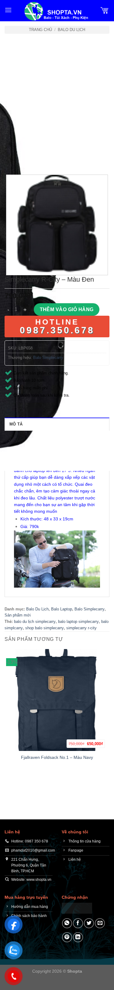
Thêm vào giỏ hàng (67, 309)
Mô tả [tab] (15, 424)
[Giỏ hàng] (104, 10)
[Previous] (10, 158)
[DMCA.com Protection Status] (77, 908)
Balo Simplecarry (48, 357)
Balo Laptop (61, 609)
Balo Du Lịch (71, 29)
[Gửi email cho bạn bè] (100, 923)
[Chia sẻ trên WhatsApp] (67, 923)
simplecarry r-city (81, 628)
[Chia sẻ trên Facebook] (78, 923)
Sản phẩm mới (18, 615)
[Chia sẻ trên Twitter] (89, 923)
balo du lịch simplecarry (35, 621)
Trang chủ (40, 29)
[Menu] (8, 9)
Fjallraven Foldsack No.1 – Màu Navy (57, 757)
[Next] (27, 158)
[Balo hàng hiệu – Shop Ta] (55, 11)
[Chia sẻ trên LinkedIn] (78, 937)
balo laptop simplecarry (78, 621)
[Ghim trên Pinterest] (67, 937)
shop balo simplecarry (44, 628)
